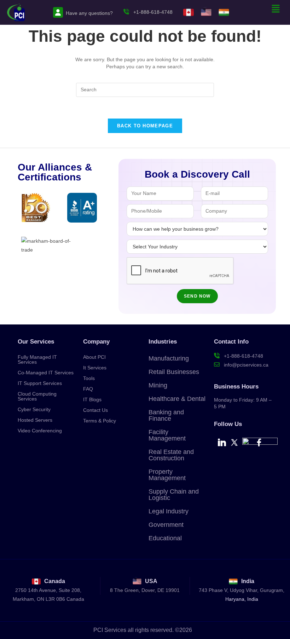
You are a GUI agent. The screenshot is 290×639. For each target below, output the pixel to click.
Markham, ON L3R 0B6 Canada (48, 599)
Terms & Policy (99, 421)
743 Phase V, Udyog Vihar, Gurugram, (241, 590)
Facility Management (167, 435)
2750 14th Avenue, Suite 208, (48, 590)
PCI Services (109, 630)
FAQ (88, 389)
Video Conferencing (40, 430)
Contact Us (95, 410)
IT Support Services (40, 383)
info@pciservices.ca (245, 365)
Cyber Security (34, 409)
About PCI (94, 357)
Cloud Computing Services (37, 396)
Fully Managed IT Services (37, 359)
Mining (158, 385)
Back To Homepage (145, 125)
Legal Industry (168, 511)
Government (166, 524)
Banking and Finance (166, 415)
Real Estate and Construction (171, 455)
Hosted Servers (35, 420)
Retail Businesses (174, 371)
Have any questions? (89, 13)
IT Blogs (92, 399)
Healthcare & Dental (177, 398)
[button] (276, 9)
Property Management (167, 475)
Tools (89, 378)
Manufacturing (169, 358)
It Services (94, 367)
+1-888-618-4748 (152, 12)
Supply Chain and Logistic (174, 494)
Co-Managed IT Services (46, 372)
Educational (165, 538)
